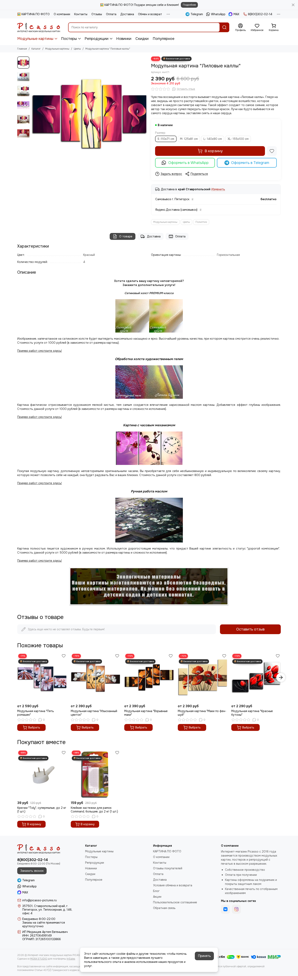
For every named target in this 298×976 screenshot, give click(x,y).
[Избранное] (272, 151)
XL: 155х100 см (238, 139)
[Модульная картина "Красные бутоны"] (256, 677)
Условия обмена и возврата (172, 885)
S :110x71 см (166, 139)
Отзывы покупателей (167, 868)
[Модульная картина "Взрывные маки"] (149, 677)
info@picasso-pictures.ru (39, 900)
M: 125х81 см (189, 139)
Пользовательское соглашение (175, 902)
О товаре (125, 236)
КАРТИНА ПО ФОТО (167, 851)
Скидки (142, 38)
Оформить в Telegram (250, 163)
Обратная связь (164, 908)
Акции (157, 896)
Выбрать (34, 727)
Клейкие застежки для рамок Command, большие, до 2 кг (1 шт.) (94, 809)
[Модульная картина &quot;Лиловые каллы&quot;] (89, 114)
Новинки (123, 38)
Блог (156, 891)
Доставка (127, 14)
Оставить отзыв (250, 629)
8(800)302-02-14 (260, 14)
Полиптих (201, 222)
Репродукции (96, 38)
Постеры (69, 38)
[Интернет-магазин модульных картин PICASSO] (38, 27)
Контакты (80, 14)
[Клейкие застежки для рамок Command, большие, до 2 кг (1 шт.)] (95, 774)
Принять (204, 956)
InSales (71, 958)
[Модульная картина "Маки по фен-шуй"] (202, 677)
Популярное (163, 38)
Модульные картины (35, 38)
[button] (33, 114)
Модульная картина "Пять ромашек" (35, 713)
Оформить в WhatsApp (188, 163)
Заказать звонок (32, 871)
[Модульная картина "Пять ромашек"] (42, 677)
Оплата (111, 14)
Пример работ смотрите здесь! (39, 483)
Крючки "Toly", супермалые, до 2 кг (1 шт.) (41, 809)
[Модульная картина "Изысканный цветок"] (95, 677)
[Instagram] (236, 909)
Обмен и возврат (150, 14)
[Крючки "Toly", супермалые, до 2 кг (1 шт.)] (42, 774)
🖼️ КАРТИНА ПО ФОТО (33, 14)
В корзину (214, 151)
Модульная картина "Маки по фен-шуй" (202, 713)
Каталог (36, 48)
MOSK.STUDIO (38, 958)
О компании (62, 14)
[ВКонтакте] (225, 909)
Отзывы (96, 14)
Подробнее (189, 4)
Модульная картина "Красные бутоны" (252, 713)
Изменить (218, 189)
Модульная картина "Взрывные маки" (146, 713)
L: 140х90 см (213, 139)
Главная (22, 48)
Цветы (77, 48)
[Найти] (224, 27)
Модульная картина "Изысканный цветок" (94, 713)
